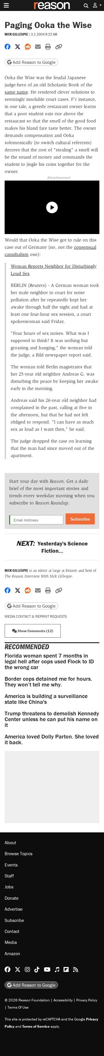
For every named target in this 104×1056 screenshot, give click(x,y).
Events (11, 865)
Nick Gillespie (16, 34)
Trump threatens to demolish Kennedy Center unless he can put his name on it (52, 719)
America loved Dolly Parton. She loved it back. (52, 739)
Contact (12, 931)
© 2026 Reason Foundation (27, 1000)
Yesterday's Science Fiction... (52, 547)
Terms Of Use (18, 1007)
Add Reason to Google (33, 62)
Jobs (9, 887)
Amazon (12, 953)
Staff (9, 876)
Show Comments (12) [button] (35, 630)
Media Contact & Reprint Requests (36, 616)
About (10, 842)
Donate (11, 898)
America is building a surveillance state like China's (46, 698)
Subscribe (80, 519)
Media (11, 942)
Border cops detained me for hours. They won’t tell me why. (48, 681)
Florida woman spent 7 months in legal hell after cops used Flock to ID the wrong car (49, 661)
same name (16, 92)
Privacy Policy (86, 1000)
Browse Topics (18, 853)
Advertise (14, 909)
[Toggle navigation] (6, 5)
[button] (97, 5)
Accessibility (63, 1000)
